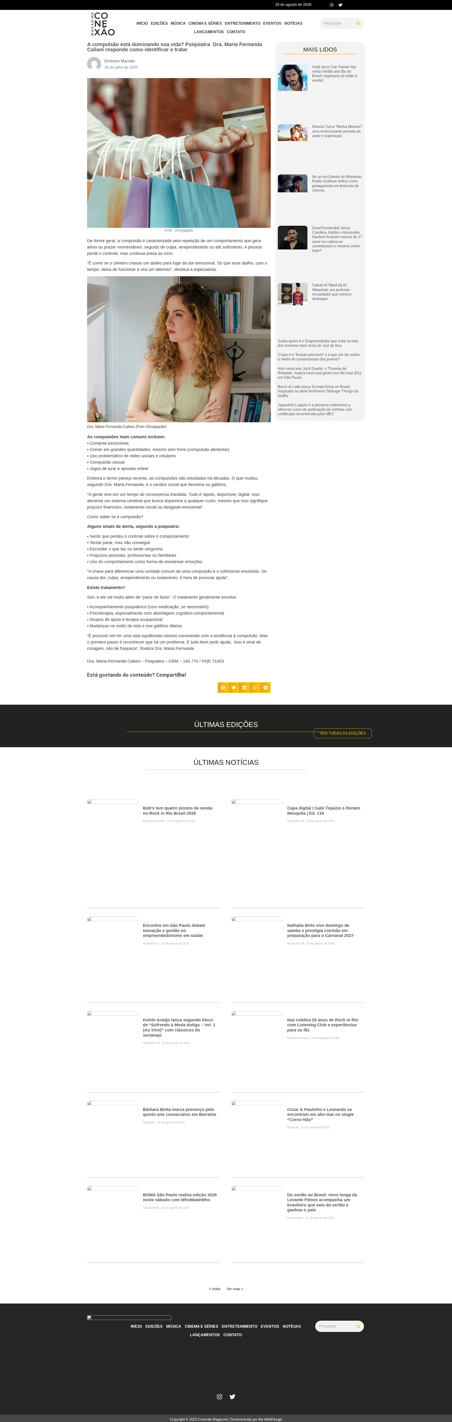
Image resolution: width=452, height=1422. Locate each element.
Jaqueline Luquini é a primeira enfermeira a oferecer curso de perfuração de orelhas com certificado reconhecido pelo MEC (315, 409)
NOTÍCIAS (293, 23)
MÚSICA (178, 23)
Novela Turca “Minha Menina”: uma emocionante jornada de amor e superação (337, 131)
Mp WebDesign (270, 1419)
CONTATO (236, 32)
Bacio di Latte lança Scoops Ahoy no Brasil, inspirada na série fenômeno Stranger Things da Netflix (318, 391)
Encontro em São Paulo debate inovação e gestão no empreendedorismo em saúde (174, 930)
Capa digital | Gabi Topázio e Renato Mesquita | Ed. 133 (323, 811)
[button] (223, 687)
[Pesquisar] (358, 23)
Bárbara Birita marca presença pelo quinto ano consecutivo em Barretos (179, 1112)
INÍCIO (142, 23)
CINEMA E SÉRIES (205, 23)
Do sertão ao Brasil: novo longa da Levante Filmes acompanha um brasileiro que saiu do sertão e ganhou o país (322, 1203)
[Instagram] (331, 5)
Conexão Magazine (213, 1419)
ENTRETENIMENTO (242, 23)
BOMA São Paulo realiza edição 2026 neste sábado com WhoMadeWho (180, 1197)
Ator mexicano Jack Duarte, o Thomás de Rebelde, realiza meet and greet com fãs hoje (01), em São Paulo (320, 373)
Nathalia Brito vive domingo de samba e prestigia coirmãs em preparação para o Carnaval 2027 (320, 930)
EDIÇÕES (159, 23)
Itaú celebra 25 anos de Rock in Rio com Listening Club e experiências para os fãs (322, 1025)
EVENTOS (272, 23)
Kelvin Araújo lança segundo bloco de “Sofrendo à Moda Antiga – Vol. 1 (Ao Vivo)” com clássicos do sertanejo (179, 1028)
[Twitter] (340, 5)
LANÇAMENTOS (209, 32)
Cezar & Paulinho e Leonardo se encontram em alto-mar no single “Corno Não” (320, 1114)
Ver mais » (235, 1289)
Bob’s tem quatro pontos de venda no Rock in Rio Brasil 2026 (177, 811)
